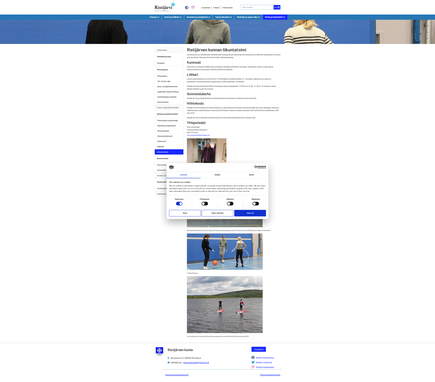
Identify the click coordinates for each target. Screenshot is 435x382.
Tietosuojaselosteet (270, 374)
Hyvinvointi (162, 182)
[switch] (205, 204)
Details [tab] (217, 175)
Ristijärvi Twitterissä (264, 362)
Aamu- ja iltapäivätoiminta (167, 86)
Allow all (250, 213)
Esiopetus (161, 63)
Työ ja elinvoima (222, 17)
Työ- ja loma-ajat (163, 81)
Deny (185, 213)
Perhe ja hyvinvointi (274, 17)
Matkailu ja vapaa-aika (247, 17)
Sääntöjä (160, 146)
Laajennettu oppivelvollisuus (168, 92)
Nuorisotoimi (162, 158)
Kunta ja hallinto (171, 17)
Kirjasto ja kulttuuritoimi (167, 114)
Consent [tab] (183, 175)
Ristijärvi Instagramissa (265, 367)
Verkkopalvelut (163, 131)
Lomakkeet (205, 7)
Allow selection (217, 213)
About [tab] (251, 175)
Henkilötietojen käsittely (166, 97)
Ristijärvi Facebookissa (265, 357)
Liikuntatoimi (162, 152)
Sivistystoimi (162, 50)
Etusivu (153, 17)
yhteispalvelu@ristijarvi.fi (196, 362)
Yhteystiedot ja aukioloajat (167, 120)
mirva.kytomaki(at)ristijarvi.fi (198, 135)
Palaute (216, 7)
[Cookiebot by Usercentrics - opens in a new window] (256, 167)
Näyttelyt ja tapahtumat (166, 126)
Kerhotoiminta (162, 102)
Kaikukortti (161, 141)
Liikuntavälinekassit (165, 136)
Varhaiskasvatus (164, 56)
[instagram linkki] (192, 7)
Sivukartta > (259, 349)
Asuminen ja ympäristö (197, 17)
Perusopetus (162, 69)
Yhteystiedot (228, 7)
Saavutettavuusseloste (176, 374)
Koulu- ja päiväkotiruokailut (168, 107)
